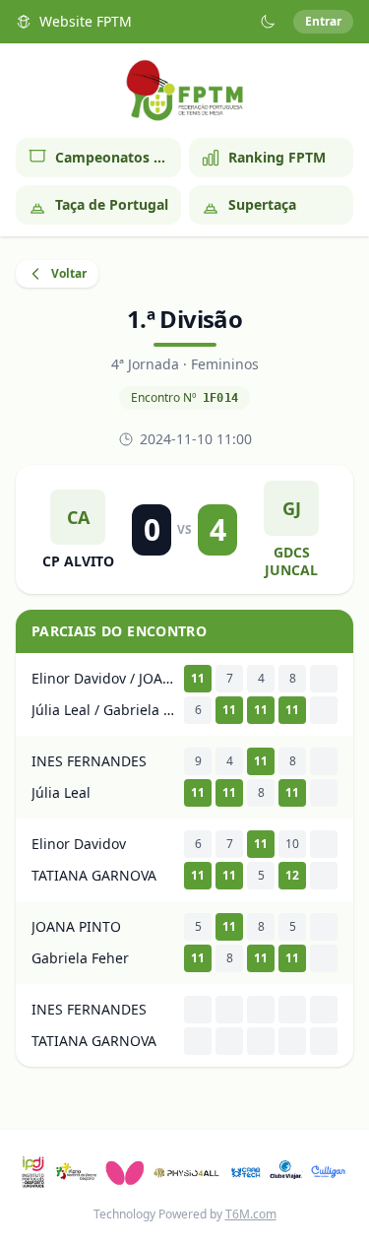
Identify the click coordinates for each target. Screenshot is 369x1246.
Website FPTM (85, 21)
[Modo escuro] (267, 21)
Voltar (69, 273)
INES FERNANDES (89, 761)
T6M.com (251, 1214)
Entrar (323, 21)
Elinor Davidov (78, 843)
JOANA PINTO (76, 926)
